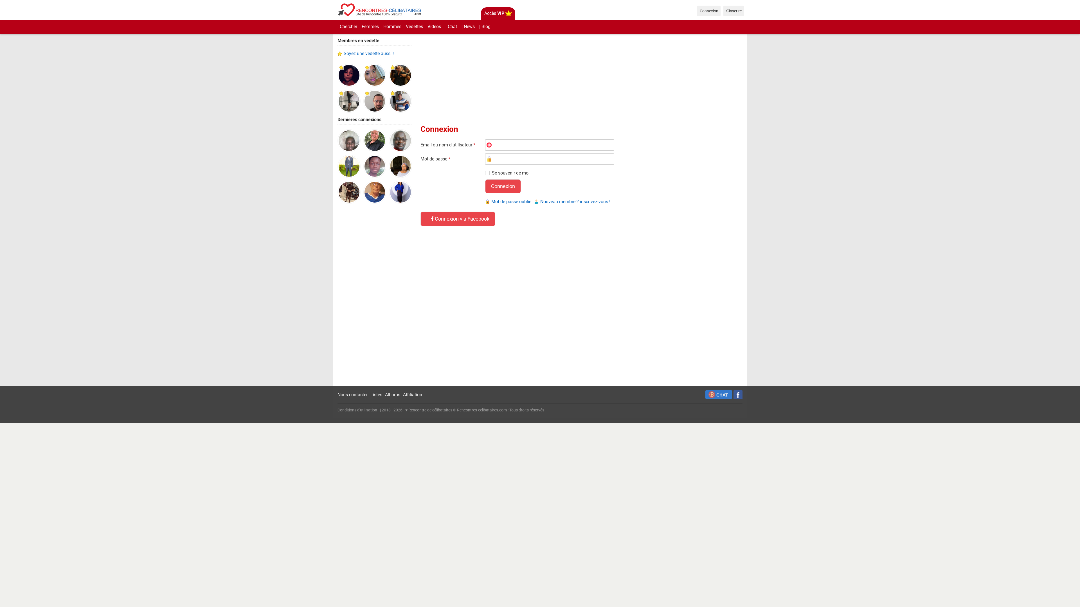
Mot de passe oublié (511, 201)
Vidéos (434, 26)
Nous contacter (353, 394)
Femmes (370, 26)
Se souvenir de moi (511, 173)
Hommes (392, 26)
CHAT (722, 395)
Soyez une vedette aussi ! (369, 53)
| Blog (484, 26)
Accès (494, 13)
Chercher (348, 26)
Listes (376, 394)
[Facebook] (738, 394)
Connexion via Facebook (462, 219)
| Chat (451, 26)
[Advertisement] (375, 295)
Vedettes (414, 26)
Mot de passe (435, 159)
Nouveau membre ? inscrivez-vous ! (575, 201)
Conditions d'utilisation (357, 410)
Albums (392, 394)
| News (468, 26)
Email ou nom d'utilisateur (447, 145)
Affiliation (412, 394)
